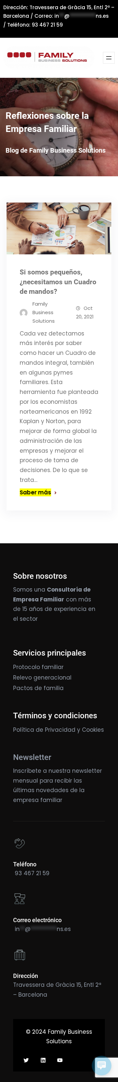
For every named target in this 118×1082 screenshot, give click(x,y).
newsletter (87, 771)
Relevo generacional (42, 678)
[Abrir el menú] (109, 58)
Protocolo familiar (38, 667)
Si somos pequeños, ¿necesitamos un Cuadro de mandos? (58, 281)
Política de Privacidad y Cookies (58, 730)
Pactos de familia (38, 688)
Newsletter (32, 757)
